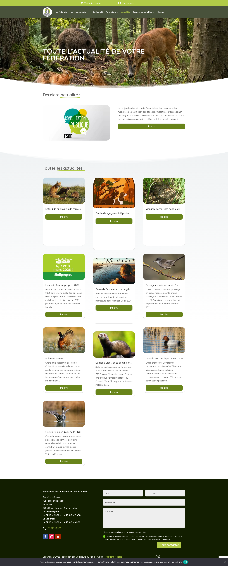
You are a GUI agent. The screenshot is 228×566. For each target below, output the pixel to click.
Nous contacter (169, 545)
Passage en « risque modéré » (162, 285)
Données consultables (142, 12)
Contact (160, 12)
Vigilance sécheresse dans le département (168, 208)
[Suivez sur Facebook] (45, 536)
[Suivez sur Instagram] (51, 536)
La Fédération (62, 12)
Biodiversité (98, 12)
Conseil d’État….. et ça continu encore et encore (121, 362)
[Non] (224, 562)
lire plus (151, 126)
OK (185, 562)
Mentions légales (113, 556)
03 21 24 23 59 (54, 528)
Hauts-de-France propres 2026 (62, 285)
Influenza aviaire (54, 358)
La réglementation (79, 12)
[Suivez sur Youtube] (58, 536)
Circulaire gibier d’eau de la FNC (62, 431)
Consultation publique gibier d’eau (164, 358)
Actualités (125, 12)
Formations (111, 12)
